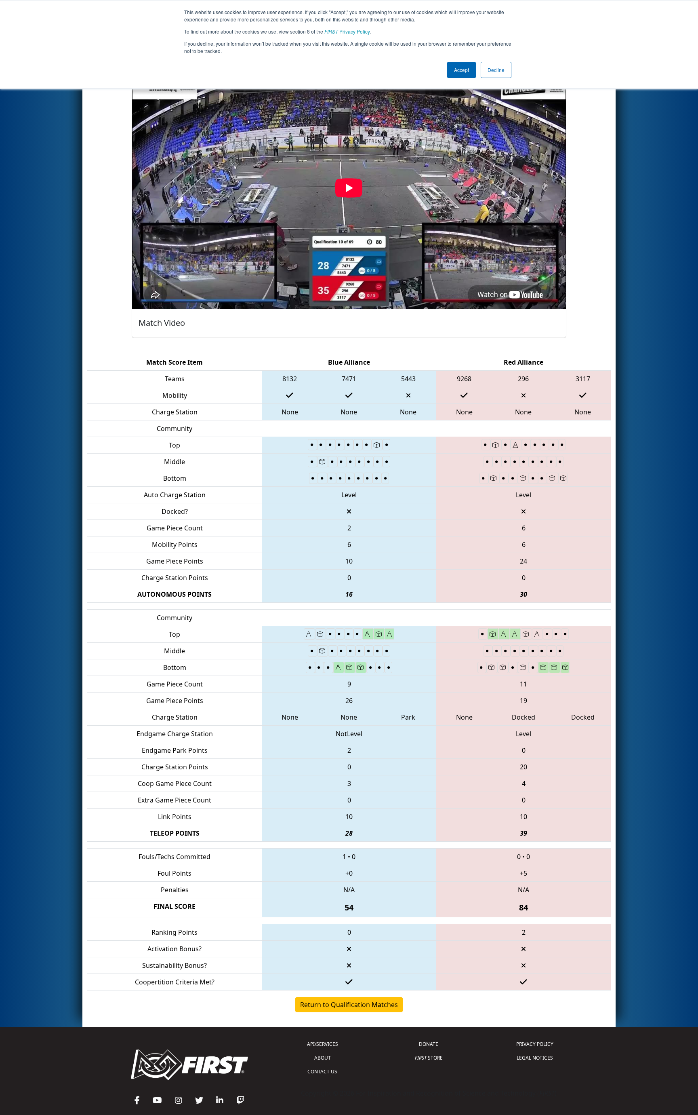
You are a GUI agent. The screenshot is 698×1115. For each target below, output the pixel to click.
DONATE (428, 1044)
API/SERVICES (322, 1044)
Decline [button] (496, 69)
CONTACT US (322, 1071)
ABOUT (322, 1057)
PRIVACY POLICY (534, 1044)
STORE (429, 1057)
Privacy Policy (347, 31)
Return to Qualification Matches (349, 1004)
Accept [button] (461, 69)
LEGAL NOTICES (535, 1057)
